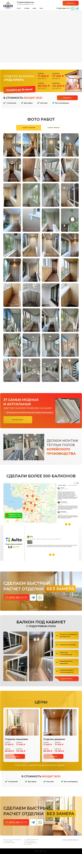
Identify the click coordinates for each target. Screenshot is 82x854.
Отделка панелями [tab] (28, 127)
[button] (71, 3)
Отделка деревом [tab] (53, 127)
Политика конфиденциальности (70, 839)
